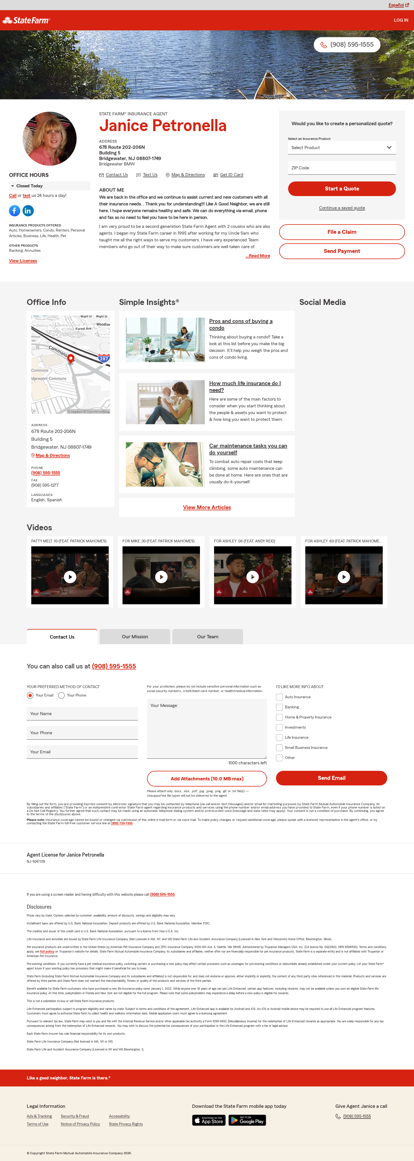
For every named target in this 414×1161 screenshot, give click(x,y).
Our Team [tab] (208, 636)
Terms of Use (37, 1124)
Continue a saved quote (342, 208)
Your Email (45, 695)
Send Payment (342, 251)
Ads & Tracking (39, 1116)
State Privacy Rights (126, 1124)
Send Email (332, 778)
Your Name (41, 713)
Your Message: (164, 705)
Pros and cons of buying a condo (241, 324)
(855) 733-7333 (121, 823)
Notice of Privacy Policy (80, 1124)
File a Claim (342, 232)
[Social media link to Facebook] (14, 210)
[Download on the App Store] (209, 1120)
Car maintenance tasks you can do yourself (248, 449)
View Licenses (23, 261)
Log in (401, 20)
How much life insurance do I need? (245, 387)
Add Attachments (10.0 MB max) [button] (207, 778)
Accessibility (119, 1116)
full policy (47, 951)
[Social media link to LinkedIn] (28, 210)
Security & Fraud (75, 1116)
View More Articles (207, 507)
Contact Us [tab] (62, 636)
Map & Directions (53, 455)
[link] (26, 20)
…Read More (258, 255)
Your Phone (76, 695)
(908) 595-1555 (45, 473)
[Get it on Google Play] (247, 1120)
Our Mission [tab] (135, 636)
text (26, 195)
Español (396, 5)
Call (13, 195)
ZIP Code (300, 168)
